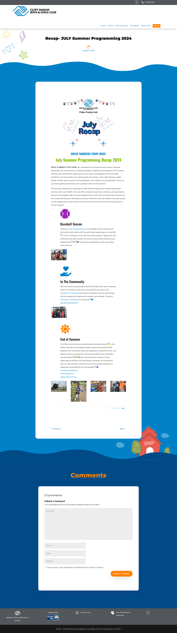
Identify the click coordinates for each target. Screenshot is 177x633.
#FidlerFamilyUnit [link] (66, 374)
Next (123, 408)
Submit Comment (121, 573)
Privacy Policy (85, 612)
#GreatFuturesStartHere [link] (69, 303)
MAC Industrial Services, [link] (78, 229)
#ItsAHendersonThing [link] (68, 377)
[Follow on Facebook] (136, 2)
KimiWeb (118, 629)
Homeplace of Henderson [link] (69, 293)
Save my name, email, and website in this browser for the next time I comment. (75, 567)
